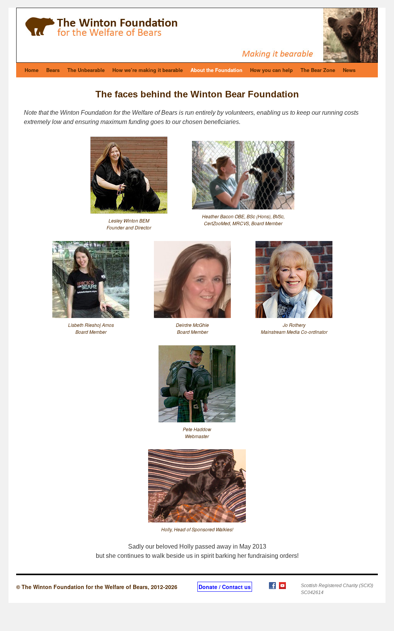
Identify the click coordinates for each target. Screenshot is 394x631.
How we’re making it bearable (147, 70)
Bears (53, 70)
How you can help (271, 70)
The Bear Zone (318, 70)
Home (31, 70)
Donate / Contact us (225, 587)
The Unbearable (86, 70)
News (349, 70)
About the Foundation (216, 70)
